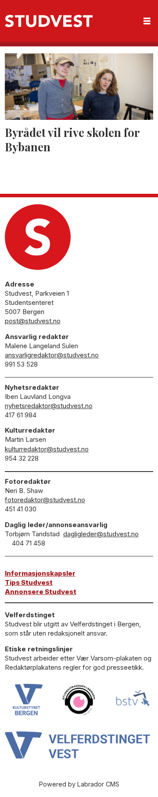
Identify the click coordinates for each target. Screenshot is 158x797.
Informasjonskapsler (40, 573)
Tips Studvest (29, 582)
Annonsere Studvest (40, 591)
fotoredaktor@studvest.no (45, 500)
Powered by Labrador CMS (79, 784)
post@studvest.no (33, 321)
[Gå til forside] (49, 21)
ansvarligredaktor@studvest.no (52, 355)
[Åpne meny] (147, 21)
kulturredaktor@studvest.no (47, 449)
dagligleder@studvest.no (101, 534)
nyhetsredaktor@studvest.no (49, 406)
